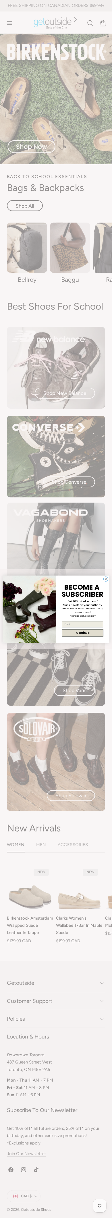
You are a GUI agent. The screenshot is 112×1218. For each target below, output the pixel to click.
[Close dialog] (105, 578)
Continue (82, 633)
